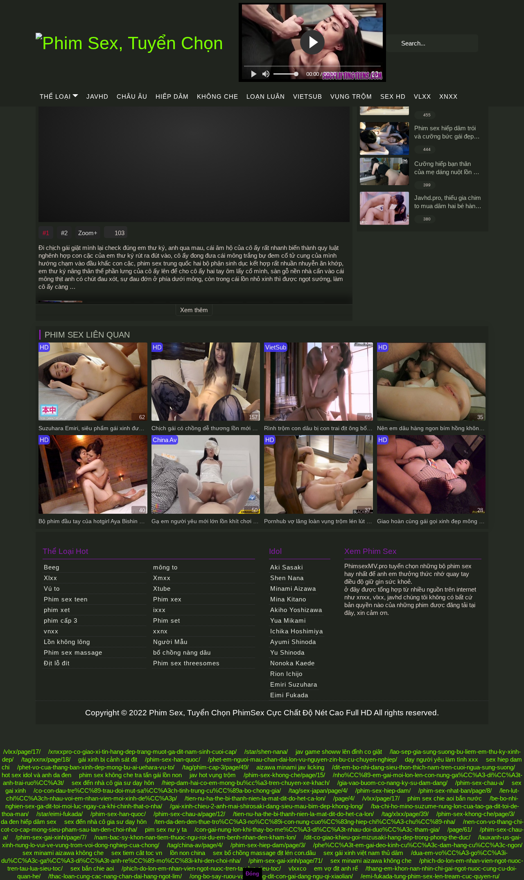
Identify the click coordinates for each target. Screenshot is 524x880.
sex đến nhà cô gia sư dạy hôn (113, 782)
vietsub (307, 96)
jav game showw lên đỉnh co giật (339, 751)
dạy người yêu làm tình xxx (441, 759)
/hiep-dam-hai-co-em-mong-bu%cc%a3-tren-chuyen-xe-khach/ (246, 782)
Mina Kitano (288, 599)
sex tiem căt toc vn (136, 852)
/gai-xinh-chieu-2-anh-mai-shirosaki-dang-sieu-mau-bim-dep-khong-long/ (266, 806)
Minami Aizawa (293, 588)
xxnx (160, 631)
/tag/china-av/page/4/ (195, 844)
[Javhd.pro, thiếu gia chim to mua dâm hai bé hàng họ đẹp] (384, 208)
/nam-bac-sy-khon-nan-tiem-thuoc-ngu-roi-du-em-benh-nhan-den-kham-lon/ (195, 837)
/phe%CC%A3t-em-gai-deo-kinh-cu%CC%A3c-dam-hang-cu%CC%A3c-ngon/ (417, 844)
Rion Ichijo (286, 673)
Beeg (51, 567)
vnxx (51, 631)
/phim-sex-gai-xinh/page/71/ (285, 860)
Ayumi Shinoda (293, 641)
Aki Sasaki (286, 567)
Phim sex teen (66, 599)
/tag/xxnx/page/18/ (45, 759)
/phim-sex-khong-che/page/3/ (475, 813)
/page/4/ (344, 798)
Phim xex (167, 599)
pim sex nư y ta (166, 829)
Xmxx (162, 577)
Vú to (52, 588)
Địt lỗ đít (57, 663)
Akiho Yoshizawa (296, 609)
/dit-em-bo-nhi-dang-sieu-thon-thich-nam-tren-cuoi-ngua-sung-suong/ (423, 767)
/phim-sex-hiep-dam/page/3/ (267, 844)
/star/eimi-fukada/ (59, 813)
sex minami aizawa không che (63, 852)
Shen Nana (287, 577)
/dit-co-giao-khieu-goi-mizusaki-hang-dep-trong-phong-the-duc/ (387, 837)
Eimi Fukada (289, 695)
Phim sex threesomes (186, 663)
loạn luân (265, 96)
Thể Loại (55, 96)
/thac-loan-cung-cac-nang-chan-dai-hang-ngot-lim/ (115, 876)
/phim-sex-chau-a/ (479, 782)
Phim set (166, 620)
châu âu (132, 96)
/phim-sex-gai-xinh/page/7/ (51, 837)
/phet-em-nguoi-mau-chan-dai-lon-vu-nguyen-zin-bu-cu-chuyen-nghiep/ (302, 759)
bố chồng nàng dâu (182, 652)
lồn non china (187, 852)
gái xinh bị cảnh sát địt (107, 759)
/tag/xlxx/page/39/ (405, 813)
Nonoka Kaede (292, 663)
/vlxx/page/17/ (22, 751)
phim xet (57, 609)
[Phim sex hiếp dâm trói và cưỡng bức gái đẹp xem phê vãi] (384, 138)
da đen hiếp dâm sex (28, 821)
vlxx (422, 96)
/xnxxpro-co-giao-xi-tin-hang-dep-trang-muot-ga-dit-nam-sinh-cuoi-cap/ (142, 751)
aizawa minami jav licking (290, 767)
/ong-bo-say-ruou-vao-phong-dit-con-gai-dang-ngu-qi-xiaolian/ (271, 876)
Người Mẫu (170, 641)
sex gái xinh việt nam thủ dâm (363, 852)
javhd (97, 96)
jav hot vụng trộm (213, 774)
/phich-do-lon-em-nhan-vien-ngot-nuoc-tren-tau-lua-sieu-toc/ (201, 868)
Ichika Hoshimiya (296, 631)
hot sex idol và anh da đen (36, 774)
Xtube (162, 588)
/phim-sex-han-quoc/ (172, 759)
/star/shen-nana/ (266, 751)
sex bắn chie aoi (92, 868)
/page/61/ (459, 829)
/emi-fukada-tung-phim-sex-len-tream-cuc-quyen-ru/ (430, 876)
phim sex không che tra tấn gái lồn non (130, 774)
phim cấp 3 (60, 620)
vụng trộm (351, 96)
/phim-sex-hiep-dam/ (383, 790)
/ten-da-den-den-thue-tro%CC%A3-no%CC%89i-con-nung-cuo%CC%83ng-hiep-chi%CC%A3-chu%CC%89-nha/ (304, 821)
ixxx (159, 609)
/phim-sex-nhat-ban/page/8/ (455, 790)
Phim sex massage (73, 652)
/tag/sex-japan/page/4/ (318, 790)
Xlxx (50, 577)
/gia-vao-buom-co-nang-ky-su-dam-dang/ (392, 782)
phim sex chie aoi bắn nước (444, 798)
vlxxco (297, 868)
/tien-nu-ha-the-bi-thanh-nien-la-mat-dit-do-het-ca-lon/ (255, 798)
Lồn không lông (67, 641)
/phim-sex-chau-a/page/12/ (189, 813)
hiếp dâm (172, 96)
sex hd (393, 96)
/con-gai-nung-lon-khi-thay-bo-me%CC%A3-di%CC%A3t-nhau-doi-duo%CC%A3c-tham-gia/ (317, 829)
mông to (165, 567)
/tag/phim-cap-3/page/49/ (215, 767)
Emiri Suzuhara (293, 684)
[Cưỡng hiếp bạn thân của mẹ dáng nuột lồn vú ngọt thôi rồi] (384, 172)
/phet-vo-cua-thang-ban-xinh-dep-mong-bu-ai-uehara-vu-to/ (95, 767)
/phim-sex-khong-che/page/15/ (284, 774)
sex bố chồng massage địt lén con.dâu (264, 852)
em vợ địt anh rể (336, 868)
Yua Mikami (288, 620)
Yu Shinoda (287, 652)
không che (217, 96)
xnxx (448, 96)
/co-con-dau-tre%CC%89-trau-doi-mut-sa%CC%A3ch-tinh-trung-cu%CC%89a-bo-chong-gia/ (157, 790)
